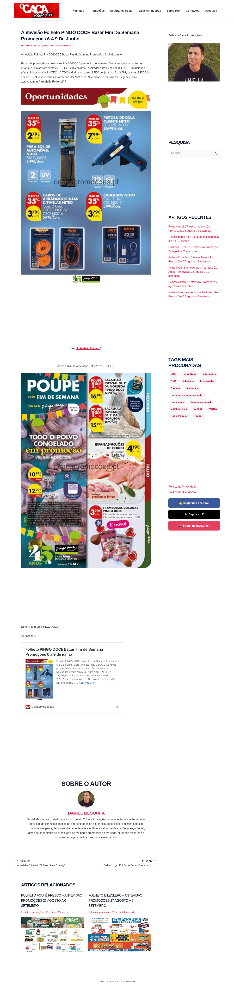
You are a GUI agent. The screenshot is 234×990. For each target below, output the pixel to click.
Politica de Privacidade (182, 486)
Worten (212, 408)
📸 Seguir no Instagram (194, 525)
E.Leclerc (188, 381)
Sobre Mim (173, 10)
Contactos (192, 10)
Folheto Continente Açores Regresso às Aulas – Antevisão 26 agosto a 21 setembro (192, 271)
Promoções (97, 10)
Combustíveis (179, 408)
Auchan (175, 388)
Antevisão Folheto (88, 348)
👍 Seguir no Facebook (194, 503)
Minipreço (192, 388)
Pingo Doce (189, 374)
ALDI (173, 381)
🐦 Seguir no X (194, 514)
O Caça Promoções (17, 18)
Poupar (198, 415)
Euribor (197, 408)
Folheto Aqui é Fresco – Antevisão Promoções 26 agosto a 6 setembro (51, 900)
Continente (209, 374)
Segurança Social (121, 10)
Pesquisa (211, 10)
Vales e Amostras (150, 10)
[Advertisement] (86, 312)
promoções (38, 912)
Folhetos (78, 10)
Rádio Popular (179, 415)
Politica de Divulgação (182, 492)
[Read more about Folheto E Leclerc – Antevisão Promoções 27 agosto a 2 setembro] (119, 934)
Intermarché (207, 381)
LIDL (173, 374)
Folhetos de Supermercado (186, 395)
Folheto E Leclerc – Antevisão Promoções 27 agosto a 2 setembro (115, 900)
